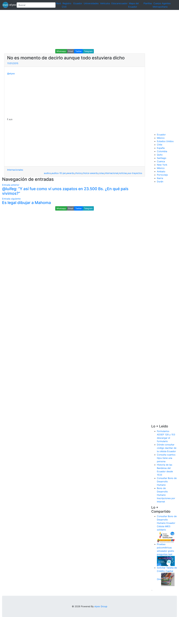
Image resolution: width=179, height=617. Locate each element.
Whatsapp (61, 51)
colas (101, 173)
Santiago (161, 158)
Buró (58, 3)
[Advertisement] (84, 29)
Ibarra (160, 178)
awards (70, 173)
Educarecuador (119, 3)
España (161, 148)
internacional (111, 173)
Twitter (78, 51)
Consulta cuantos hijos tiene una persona (166, 458)
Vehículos (105, 3)
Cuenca (161, 161)
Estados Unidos (165, 141)
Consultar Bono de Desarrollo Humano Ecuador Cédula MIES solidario (167, 523)
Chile (159, 144)
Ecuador (77, 3)
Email (70, 51)
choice (78, 173)
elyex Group (100, 606)
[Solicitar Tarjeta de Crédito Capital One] (168, 579)
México (161, 138)
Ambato (161, 171)
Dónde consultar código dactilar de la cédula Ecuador (166, 448)
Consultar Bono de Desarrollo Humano (167, 481)
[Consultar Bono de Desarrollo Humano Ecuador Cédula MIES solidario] (166, 536)
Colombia (162, 151)
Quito (160, 154)
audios (47, 173)
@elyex (11, 73)
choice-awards (90, 173)
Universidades (91, 3)
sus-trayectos (135, 173)
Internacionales (15, 169)
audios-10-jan (58, 173)
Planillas (147, 3)
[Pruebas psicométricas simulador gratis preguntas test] (166, 560)
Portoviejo (162, 174)
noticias (123, 173)
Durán (160, 181)
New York (162, 164)
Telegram (88, 51)
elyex (11, 4)
